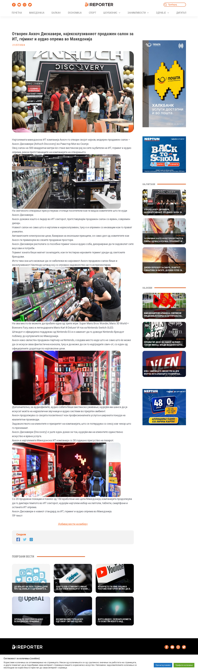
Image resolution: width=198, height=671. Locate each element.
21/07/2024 (180, 207)
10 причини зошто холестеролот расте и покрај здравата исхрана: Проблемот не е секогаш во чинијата (164, 240)
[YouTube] (19, 5)
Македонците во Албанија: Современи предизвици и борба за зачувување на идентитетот (162, 315)
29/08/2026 (180, 236)
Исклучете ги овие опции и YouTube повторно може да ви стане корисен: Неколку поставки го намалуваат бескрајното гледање (114, 588)
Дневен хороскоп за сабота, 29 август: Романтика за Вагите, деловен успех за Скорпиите (163, 269)
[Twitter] (30, 5)
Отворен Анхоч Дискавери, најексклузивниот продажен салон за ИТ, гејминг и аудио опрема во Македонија (163, 211)
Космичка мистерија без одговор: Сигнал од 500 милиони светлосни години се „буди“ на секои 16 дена (72, 620)
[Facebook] (14, 5)
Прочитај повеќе (163, 665)
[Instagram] (24, 5)
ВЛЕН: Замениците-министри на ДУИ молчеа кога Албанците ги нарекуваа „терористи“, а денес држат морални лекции (162, 372)
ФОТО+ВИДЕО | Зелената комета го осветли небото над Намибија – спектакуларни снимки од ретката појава (114, 620)
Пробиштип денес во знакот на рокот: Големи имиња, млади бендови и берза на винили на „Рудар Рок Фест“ (163, 344)
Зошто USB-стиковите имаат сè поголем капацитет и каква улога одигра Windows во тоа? (72, 588)
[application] (118, 12)
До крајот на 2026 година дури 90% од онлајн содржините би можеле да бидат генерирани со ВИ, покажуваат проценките (31, 588)
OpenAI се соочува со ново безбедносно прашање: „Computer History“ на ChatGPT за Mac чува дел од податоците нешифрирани (29, 620)
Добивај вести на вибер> (73, 523)
